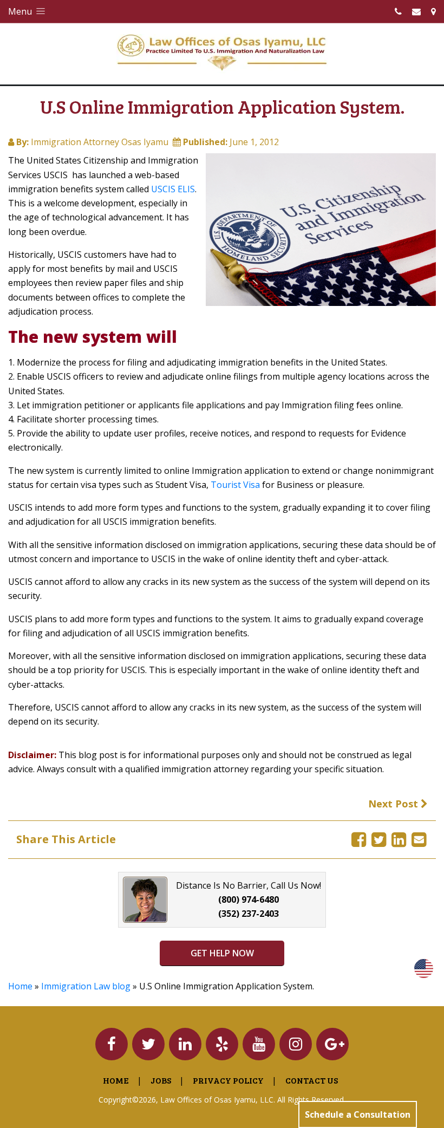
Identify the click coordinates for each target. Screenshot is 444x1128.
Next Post (394, 803)
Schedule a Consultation (357, 1114)
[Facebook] (359, 839)
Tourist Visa (235, 485)
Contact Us (311, 1080)
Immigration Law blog (85, 986)
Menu (21, 11)
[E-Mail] (419, 839)
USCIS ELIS (173, 189)
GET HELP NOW (222, 953)
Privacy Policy (228, 1080)
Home (20, 986)
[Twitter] (379, 839)
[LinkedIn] (399, 839)
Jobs (161, 1080)
